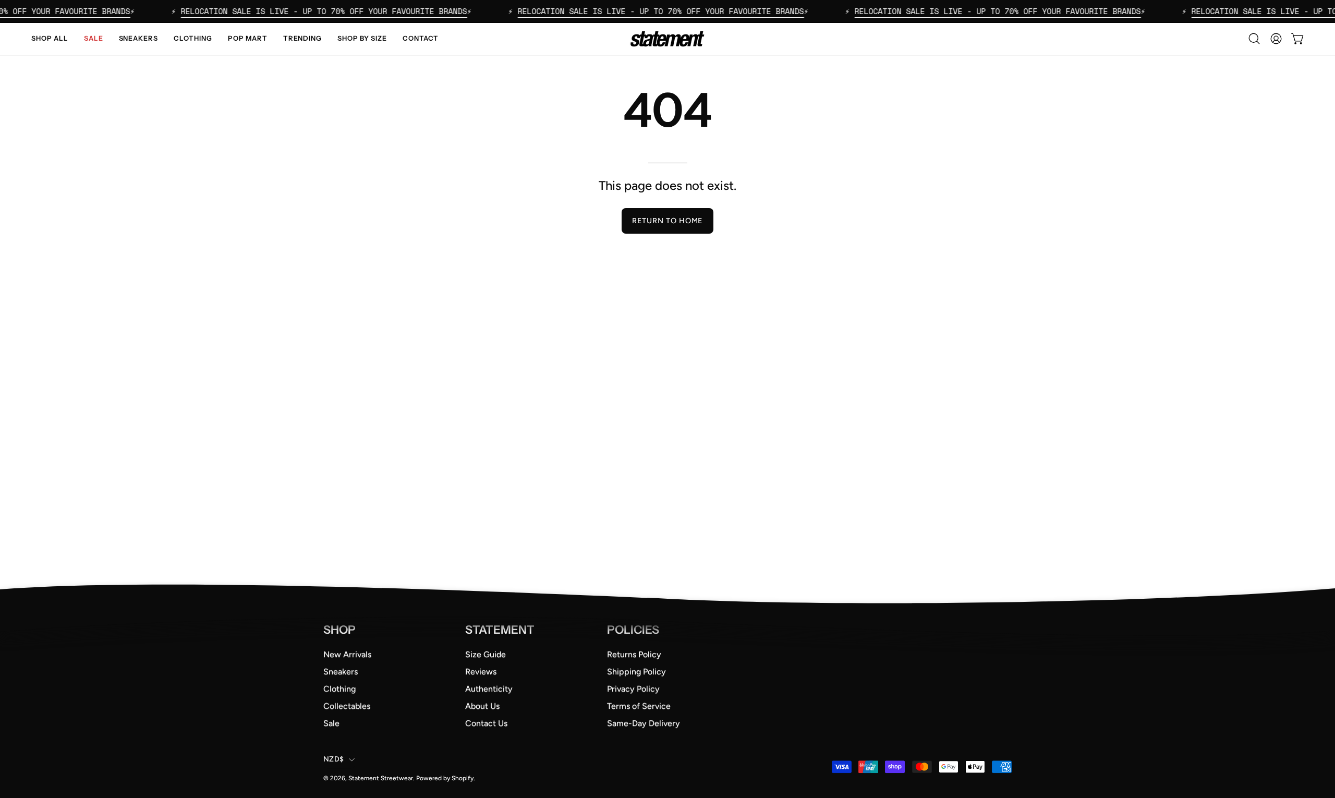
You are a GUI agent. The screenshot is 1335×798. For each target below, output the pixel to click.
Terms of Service (639, 706)
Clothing (339, 689)
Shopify (463, 778)
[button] (1254, 39)
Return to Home (667, 220)
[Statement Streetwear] (667, 39)
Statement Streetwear (380, 778)
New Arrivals (347, 654)
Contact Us (486, 723)
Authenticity (489, 689)
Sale (331, 723)
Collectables (346, 706)
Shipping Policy (636, 671)
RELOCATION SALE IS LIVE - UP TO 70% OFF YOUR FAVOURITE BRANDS (296, 11)
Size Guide (485, 654)
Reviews (480, 671)
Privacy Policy (633, 689)
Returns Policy (634, 654)
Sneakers (340, 671)
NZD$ (333, 759)
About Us (482, 706)
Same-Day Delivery (643, 723)
